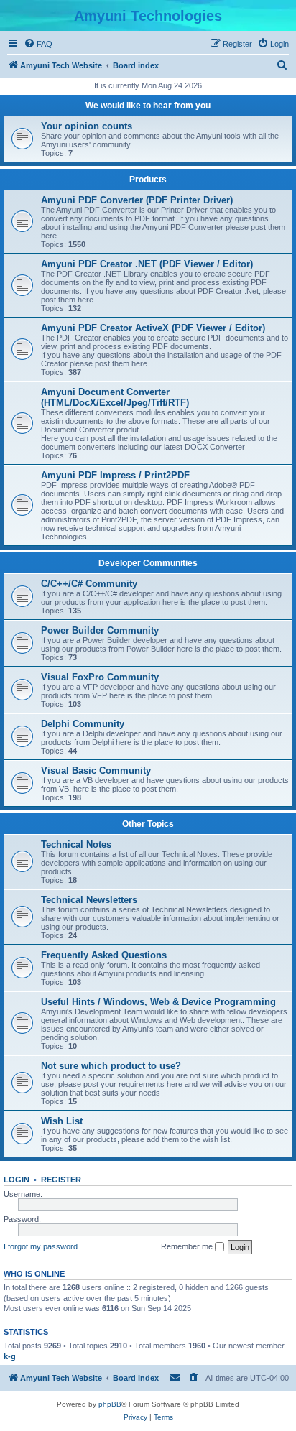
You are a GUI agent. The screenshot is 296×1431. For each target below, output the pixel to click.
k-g (10, 1356)
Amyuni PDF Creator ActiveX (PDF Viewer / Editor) (153, 328)
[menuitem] (38, 43)
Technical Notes (76, 844)
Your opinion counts (86, 126)
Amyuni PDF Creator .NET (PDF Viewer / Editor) (147, 264)
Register (61, 1179)
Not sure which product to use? (111, 1065)
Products (148, 180)
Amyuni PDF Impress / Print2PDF (115, 475)
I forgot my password (41, 1246)
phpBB (109, 1404)
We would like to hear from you (148, 106)
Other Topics (148, 824)
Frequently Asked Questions (104, 955)
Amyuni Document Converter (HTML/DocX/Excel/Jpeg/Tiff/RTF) (115, 397)
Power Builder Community (100, 630)
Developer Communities (148, 563)
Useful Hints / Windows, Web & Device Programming (158, 1001)
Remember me (188, 1246)
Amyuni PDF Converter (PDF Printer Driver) (137, 200)
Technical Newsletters (89, 899)
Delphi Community (82, 723)
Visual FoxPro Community (100, 677)
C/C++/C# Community (89, 583)
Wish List (62, 1121)
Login (16, 1179)
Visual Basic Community (96, 770)
